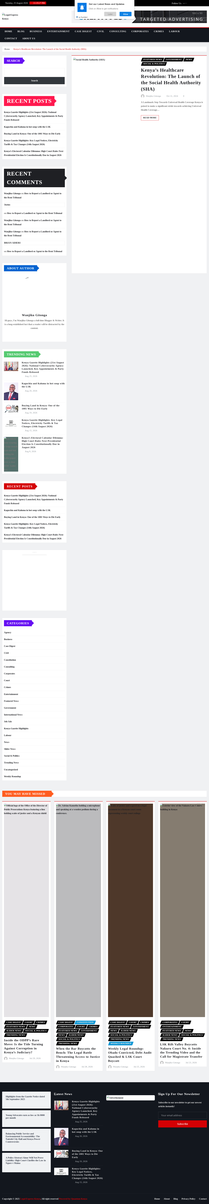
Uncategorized (11, 769)
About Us (28, 38)
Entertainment (58, 31)
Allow (125, 14)
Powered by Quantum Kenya (73, 1199)
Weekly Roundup (12, 776)
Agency (7, 632)
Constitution (10, 660)
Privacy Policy (188, 1199)
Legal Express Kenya (30, 1199)
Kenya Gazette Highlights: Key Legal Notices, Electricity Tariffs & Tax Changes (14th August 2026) (42, 423)
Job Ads (8, 721)
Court (7, 680)
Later (110, 14)
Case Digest (83, 31)
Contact (11, 38)
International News (13, 714)
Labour (174, 31)
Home (8, 31)
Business (36, 31)
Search (13, 60)
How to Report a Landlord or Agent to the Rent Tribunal (34, 213)
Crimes (159, 31)
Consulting (117, 31)
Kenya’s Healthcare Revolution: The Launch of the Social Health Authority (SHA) (50, 49)
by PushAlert (83, 17)
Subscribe (182, 1123)
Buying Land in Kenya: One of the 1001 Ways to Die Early (32, 133)
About (167, 1199)
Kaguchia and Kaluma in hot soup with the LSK (27, 127)
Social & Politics (11, 756)
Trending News (11, 762)
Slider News (9, 749)
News (6, 742)
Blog (21, 31)
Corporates (140, 31)
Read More (150, 118)
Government (10, 708)
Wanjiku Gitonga (12, 193)
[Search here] (206, 31)
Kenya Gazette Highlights (16, 728)
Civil (100, 31)
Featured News (11, 701)
